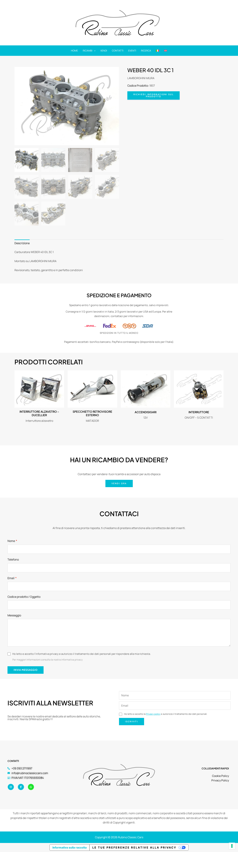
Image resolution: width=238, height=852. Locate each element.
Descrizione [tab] (22, 243)
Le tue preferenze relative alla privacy (134, 847)
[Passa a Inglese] (166, 50)
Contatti (117, 50)
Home (74, 50)
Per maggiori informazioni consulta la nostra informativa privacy (47, 659)
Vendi (103, 50)
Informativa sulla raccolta (69, 847)
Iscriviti (131, 721)
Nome (12, 541)
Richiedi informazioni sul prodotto (153, 95)
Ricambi (87, 50)
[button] (93, 50)
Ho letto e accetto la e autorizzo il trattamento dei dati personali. (165, 713)
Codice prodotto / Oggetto (23, 597)
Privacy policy (153, 713)
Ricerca (146, 50)
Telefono (13, 559)
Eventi (132, 50)
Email (12, 578)
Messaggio (14, 615)
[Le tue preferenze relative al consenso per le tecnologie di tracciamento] (232, 846)
